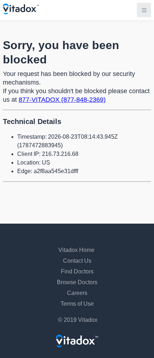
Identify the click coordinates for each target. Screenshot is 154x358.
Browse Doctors (77, 282)
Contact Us (77, 261)
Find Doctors (77, 271)
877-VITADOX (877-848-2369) (62, 99)
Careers (77, 293)
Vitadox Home (76, 250)
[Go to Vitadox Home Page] (21, 12)
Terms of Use (77, 304)
